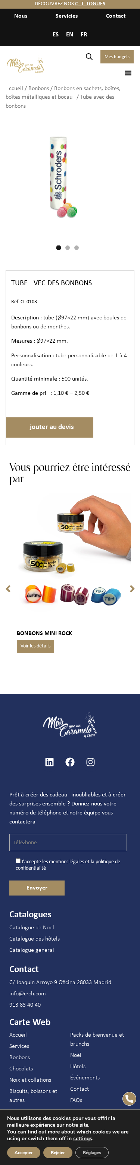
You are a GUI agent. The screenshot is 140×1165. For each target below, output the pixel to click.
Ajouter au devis (49, 427)
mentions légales (66, 862)
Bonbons (38, 89)
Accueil (14, 89)
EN (69, 35)
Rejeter (58, 1153)
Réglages (92, 1153)
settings (82, 1138)
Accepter (24, 1153)
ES (56, 35)
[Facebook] (70, 762)
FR (84, 35)
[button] (128, 72)
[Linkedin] (49, 762)
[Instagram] (90, 762)
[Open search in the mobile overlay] (89, 56)
